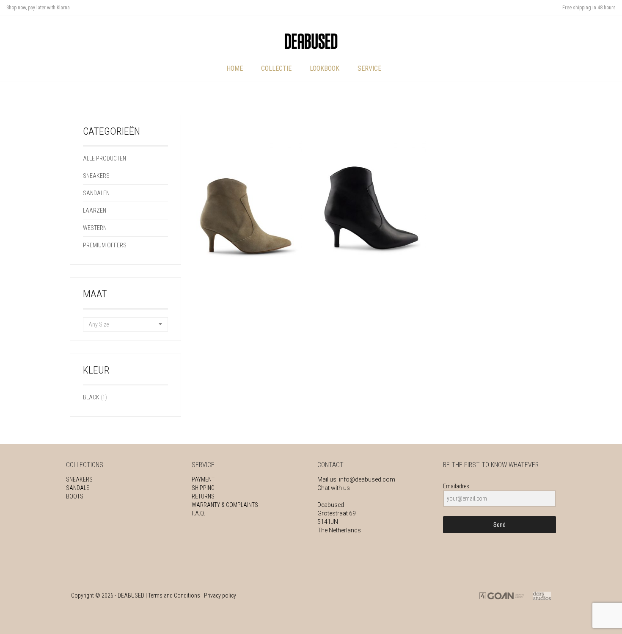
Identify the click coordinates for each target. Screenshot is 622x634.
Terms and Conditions (174, 595)
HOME (234, 68)
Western (95, 227)
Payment (203, 479)
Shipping (203, 487)
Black (91, 397)
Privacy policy (220, 595)
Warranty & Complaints (225, 504)
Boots (74, 496)
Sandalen (96, 193)
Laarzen (94, 210)
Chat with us (333, 487)
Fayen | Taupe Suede (249, 269)
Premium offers (105, 245)
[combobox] (125, 324)
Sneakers (96, 175)
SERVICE (369, 68)
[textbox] (125, 324)
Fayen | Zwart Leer (373, 269)
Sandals (78, 487)
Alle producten (104, 158)
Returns (203, 496)
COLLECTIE (276, 68)
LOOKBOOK (324, 68)
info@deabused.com (367, 479)
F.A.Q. (198, 513)
